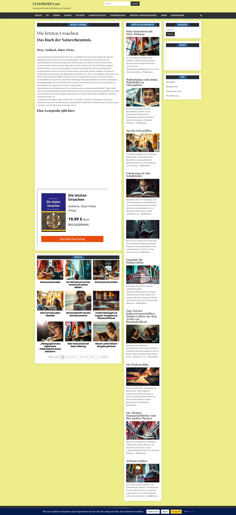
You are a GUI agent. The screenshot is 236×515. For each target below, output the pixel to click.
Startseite (38, 15)
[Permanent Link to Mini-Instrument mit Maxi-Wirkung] (78, 331)
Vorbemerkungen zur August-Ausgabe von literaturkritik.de (106, 315)
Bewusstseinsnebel (50, 282)
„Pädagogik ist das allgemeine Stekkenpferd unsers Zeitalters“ (50, 347)
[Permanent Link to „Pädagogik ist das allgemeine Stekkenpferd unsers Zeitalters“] (50, 331)
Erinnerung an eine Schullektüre (138, 174)
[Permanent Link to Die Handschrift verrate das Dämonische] (78, 301)
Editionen (56, 15)
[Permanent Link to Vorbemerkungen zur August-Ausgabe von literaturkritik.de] (106, 301)
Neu (47, 15)
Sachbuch (68, 15)
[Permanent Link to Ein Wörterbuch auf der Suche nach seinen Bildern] (78, 270)
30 (91, 357)
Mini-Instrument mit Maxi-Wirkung (78, 345)
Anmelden (170, 82)
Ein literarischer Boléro (106, 282)
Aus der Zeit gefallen (139, 130)
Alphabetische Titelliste (97, 15)
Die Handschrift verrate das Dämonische (78, 314)
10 (82, 357)
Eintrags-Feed (172, 87)
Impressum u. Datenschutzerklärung (143, 15)
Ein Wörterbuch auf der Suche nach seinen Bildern (78, 285)
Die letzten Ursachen (57, 33)
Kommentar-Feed (173, 91)
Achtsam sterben (136, 461)
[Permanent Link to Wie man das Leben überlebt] (50, 301)
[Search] (201, 15)
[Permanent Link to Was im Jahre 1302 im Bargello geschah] (106, 331)
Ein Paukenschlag (137, 364)
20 (87, 357)
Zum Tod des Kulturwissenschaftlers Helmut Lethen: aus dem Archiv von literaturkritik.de (141, 316)
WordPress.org (172, 96)
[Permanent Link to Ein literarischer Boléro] (106, 270)
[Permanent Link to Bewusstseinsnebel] (50, 270)
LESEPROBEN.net (46, 4)
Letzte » (104, 357)
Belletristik (80, 15)
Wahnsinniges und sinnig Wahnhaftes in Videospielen (141, 82)
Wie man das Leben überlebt (50, 314)
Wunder (164, 15)
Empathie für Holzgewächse (135, 261)
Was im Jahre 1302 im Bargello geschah (106, 345)
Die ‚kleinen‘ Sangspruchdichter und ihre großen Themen (141, 415)
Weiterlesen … (148, 72)
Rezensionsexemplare (118, 15)
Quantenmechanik (177, 15)
